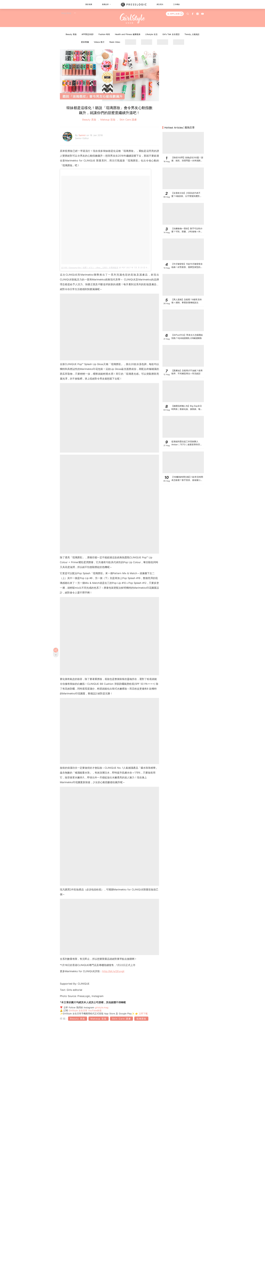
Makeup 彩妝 (108, 119)
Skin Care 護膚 (128, 119)
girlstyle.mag (101, 1007)
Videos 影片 (99, 42)
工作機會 (176, 4)
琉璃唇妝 (141, 1018)
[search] (187, 14)
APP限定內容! (88, 34)
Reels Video (114, 42)
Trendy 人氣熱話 (192, 34)
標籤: (63, 1018)
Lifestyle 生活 (151, 34)
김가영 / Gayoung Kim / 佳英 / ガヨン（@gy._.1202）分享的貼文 (89, 267)
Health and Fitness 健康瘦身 (127, 34)
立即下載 (143, 1013)
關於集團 (88, 4)
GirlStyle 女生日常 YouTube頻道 (85, 1010)
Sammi (82, 135)
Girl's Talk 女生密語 (171, 34)
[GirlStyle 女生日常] (132, 19)
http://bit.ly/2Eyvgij (113, 971)
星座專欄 (85, 42)
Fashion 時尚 (104, 34)
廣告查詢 (160, 4)
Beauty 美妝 (71, 34)
